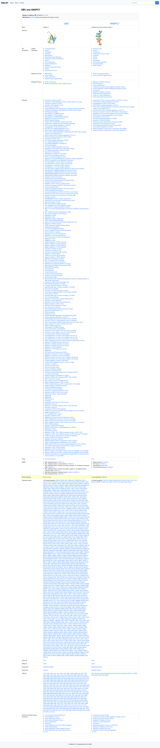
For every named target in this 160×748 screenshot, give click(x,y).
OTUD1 (62, 570)
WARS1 (72, 647)
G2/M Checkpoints (50, 312)
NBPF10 (85, 560)
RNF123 (80, 594)
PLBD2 (70, 577)
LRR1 (72, 545)
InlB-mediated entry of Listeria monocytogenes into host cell (61, 335)
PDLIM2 (81, 574)
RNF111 (66, 594)
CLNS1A (48, 509)
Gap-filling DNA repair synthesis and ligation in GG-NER (60, 287)
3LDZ (80, 685)
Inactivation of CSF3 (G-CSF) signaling (55, 409)
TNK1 (88, 620)
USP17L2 (62, 640)
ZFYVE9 (56, 654)
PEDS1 (49, 575)
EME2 (78, 519)
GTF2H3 (66, 529)
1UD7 (51, 675)
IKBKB (55, 537)
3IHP (54, 685)
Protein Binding (49, 75)
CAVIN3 (73, 500)
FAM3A (45, 524)
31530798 (109, 467)
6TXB (74, 700)
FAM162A (78, 522)
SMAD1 (70, 607)
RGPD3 (61, 592)
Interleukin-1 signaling (50, 364)
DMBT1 (66, 515)
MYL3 (56, 560)
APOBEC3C (63, 488)
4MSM (52, 693)
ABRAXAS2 (78, 480)
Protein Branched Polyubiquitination (102, 97)
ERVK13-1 (79, 520)
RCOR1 (77, 590)
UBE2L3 (70, 634)
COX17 (63, 510)
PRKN (59, 584)
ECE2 (44, 519)
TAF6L (82, 614)
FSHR (67, 525)
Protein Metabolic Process (52, 717)
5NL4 (76, 695)
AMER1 (59, 483)
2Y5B (69, 682)
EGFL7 (51, 519)
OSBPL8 (45, 570)
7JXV (72, 703)
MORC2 (69, 554)
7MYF (58, 705)
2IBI (69, 677)
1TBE (85, 673)
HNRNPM (79, 534)
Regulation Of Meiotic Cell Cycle (101, 92)
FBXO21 (68, 524)
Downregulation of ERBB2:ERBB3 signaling (56, 117)
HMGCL (64, 534)
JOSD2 (79, 539)
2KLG (65, 678)
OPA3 (69, 569)
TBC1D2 (62, 615)
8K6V (54, 708)
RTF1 (54, 600)
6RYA (48, 700)
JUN (85, 539)
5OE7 (44, 697)
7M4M (86, 703)
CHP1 (70, 507)
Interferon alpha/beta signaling (53, 369)
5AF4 (44, 695)
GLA (80, 527)
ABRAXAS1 (71, 480)
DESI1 (45, 515)
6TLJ (132, 673)
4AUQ (54, 690)
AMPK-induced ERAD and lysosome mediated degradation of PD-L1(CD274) (65, 444)
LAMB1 (67, 544)
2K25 (87, 677)
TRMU (85, 627)
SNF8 (52, 609)
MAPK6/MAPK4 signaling (52, 267)
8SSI (81, 708)
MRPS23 (55, 557)
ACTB (53, 482)
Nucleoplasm (48, 52)
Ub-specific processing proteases (54, 274)
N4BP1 (63, 560)
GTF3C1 (86, 529)
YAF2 (59, 650)
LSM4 (85, 545)
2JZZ (84, 677)
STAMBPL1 (60, 612)
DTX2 (81, 517)
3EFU (74, 683)
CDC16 (120, 480)
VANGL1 (57, 645)
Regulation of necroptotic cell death (54, 259)
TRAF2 (70, 624)
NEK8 (77, 564)
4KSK (77, 692)
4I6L (48, 692)
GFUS (65, 527)
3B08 (51, 683)
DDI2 (67, 514)
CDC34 (87, 502)
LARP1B (45, 545)
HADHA (78, 530)
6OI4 (78, 698)
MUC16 (74, 559)
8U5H (54, 710)
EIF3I (62, 519)
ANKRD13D (85, 485)
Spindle (95, 57)
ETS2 (87, 520)
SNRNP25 (57, 609)
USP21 (75, 640)
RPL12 (82, 597)
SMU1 (73, 607)
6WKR (76, 702)
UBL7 (76, 635)
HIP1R (48, 534)
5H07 (73, 695)
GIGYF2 (76, 527)
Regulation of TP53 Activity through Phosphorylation (59, 299)
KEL (80, 540)
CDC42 (45, 504)
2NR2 (80, 680)
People (22, 3)
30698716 (60, 462)
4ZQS (83, 693)
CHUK (79, 507)
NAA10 (68, 560)
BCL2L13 (66, 495)
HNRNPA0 (74, 534)
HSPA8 (63, 535)
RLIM (52, 594)
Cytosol (47, 60)
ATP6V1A (68, 492)
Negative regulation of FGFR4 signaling (55, 247)
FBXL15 (64, 524)
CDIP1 (75, 504)
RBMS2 (64, 590)
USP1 (74, 639)
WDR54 (49, 649)
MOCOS (64, 554)
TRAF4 (80, 624)
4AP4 (50, 690)
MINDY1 (82, 552)
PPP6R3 (68, 582)
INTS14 (45, 539)
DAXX (44, 514)
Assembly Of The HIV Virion (52, 138)
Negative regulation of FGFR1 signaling (55, 242)
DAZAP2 (49, 514)
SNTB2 (67, 609)
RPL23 (86, 597)
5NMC (86, 695)
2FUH (82, 675)
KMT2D (45, 544)
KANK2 (45, 540)
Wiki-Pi (4, 2)
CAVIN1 (68, 500)
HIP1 (44, 534)
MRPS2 (45, 557)
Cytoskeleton (96, 60)
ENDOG (82, 519)
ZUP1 (86, 655)
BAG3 (76, 493)
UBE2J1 (60, 634)
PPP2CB (85, 580)
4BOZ (61, 690)
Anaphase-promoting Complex (101, 54)
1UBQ (47, 675)
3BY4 (57, 683)
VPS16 (79, 645)
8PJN (60, 708)
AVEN (44, 493)
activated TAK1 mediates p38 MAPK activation (57, 207)
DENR (87, 514)
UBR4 (49, 637)
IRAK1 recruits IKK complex (52, 379)
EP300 (86, 519)
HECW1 (71, 532)
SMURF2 (83, 607)
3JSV (57, 685)
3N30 (44, 687)
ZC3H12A (54, 652)
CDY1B (50, 505)
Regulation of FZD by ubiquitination (54, 218)
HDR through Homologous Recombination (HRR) (58, 265)
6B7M (48, 698)
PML (88, 577)
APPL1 (69, 488)
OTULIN (55, 572)
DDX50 (79, 514)
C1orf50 (63, 499)
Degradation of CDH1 (50, 429)
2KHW (58, 678)
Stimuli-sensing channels (51, 187)
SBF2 (44, 602)
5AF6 (51, 695)
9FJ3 (50, 712)
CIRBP (87, 507)
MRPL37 (65, 555)
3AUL (47, 683)
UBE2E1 (85, 632)
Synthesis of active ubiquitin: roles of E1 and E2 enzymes (60, 330)
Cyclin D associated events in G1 (54, 310)
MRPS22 (50, 557)
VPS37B (54, 647)
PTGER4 (122, 482)
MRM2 (81, 554)
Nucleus (47, 50)
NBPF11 (45, 562)
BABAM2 (68, 493)
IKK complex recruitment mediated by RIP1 (56, 380)
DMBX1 (71, 515)
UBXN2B (58, 637)
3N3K (50, 687)
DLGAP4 (61, 515)
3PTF (80, 687)
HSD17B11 (54, 535)
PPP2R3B (57, 582)
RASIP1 (45, 590)
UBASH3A (50, 632)
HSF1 (59, 535)
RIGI (84, 592)
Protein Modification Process (52, 718)
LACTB (54, 544)
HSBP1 (49, 535)
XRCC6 (56, 650)
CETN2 (45, 507)
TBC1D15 (51, 615)
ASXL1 (51, 492)
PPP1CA (64, 580)
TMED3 (63, 619)
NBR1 (68, 562)
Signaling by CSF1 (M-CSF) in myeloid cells (56, 402)
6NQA (71, 698)
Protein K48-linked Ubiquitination (101, 93)
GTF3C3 (45, 530)
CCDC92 (57, 502)
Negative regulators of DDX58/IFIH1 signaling (57, 375)
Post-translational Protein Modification (55, 715)
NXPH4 (63, 569)
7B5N (48, 703)
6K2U (58, 698)
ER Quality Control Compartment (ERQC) (56, 352)
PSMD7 (87, 585)
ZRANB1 (72, 655)
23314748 (45, 15)
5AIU (57, 695)
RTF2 (58, 600)
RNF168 (80, 595)
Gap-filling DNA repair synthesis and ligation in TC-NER (59, 295)
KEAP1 (77, 540)
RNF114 (71, 594)
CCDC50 (52, 502)
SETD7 (63, 604)
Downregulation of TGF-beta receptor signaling (57, 165)
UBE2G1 (50, 634)
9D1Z (63, 710)
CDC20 (78, 502)
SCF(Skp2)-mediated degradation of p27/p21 (57, 147)
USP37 (83, 642)
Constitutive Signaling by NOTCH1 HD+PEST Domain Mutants (61, 192)
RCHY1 (73, 590)
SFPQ (74, 604)
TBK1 (71, 615)
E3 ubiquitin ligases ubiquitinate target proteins (57, 334)
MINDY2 (87, 552)
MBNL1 (61, 550)
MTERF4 (45, 559)
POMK (79, 579)
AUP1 (87, 492)
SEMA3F (45, 604)
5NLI (82, 695)
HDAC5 (58, 532)
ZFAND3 (81, 652)
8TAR (99, 675)
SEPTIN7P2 (57, 604)
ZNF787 (50, 655)
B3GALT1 (52, 493)
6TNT (92, 675)
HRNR (44, 535)
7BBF (55, 703)
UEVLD (80, 637)
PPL (56, 580)
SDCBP (66, 602)
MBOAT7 (66, 550)
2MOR (65, 680)
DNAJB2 (45, 517)
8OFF (57, 708)
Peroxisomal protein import (52, 365)
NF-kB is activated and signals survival (55, 157)
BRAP (65, 497)
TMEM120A (68, 619)
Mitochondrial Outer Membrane (53, 57)
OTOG (50, 570)
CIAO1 (83, 507)
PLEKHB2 (79, 577)
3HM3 (44, 685)
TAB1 (65, 614)
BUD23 (59, 499)
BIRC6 (49, 497)
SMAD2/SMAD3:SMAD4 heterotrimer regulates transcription (61, 173)
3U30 (48, 688)
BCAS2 (57, 495)
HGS (87, 532)
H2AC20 (59, 530)
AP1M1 (72, 487)
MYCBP (48, 560)
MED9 (49, 552)
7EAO (65, 703)
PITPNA (62, 577)
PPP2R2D (51, 582)
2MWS (73, 680)
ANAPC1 (75, 483)
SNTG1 (71, 609)
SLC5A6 (51, 607)
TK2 (59, 619)
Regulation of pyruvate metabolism (54, 439)
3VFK (61, 688)
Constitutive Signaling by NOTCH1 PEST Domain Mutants (60, 185)
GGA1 (68, 527)
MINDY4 (50, 554)
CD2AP (74, 502)
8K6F (44, 708)
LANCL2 (80, 544)
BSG (81, 497)
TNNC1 (48, 622)
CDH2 (67, 504)
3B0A (54, 683)
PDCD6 (73, 574)
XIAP (82, 649)
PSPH (49, 587)
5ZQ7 (78, 697)
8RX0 (78, 708)
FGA (49, 525)
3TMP (44, 688)
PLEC (74, 577)
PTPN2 (62, 587)
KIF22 (59, 542)
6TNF (64, 700)
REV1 (49, 592)
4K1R (63, 692)
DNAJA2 (85, 515)
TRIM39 (59, 627)
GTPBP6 (50, 530)
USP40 (48, 644)
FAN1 (49, 524)
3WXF (80, 688)
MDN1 (78, 550)
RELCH (86, 590)
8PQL (67, 708)
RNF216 (63, 597)
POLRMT (74, 579)
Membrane (47, 65)
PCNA (69, 574)
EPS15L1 (61, 520)
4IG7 (53, 692)
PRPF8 (78, 584)
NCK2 (76, 562)
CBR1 (86, 500)
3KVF (73, 685)
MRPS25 (60, 557)
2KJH (61, 678)
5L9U (118, 673)
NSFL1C (66, 567)
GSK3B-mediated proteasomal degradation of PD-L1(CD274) (61, 440)
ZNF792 (54, 655)
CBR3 (44, 502)
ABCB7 (58, 480)
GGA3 (72, 527)
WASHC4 (104, 477)
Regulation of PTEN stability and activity (56, 349)
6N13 (65, 698)
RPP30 (67, 599)
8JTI (84, 707)
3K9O (67, 685)
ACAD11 (84, 480)
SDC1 (55, 602)
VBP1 (62, 645)
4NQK (59, 693)
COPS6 (87, 509)
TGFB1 (79, 617)
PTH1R (53, 587)
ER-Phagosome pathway (51, 112)
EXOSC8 (49, 522)
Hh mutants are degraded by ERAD (54, 228)
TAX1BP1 (45, 615)
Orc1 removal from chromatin (52, 307)
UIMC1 (49, 639)
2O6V (83, 680)
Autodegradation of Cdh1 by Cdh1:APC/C (56, 127)
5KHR (108, 673)
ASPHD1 (83, 490)
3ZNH (86, 688)
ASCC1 (70, 490)
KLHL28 (82, 542)
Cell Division (96, 90)
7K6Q (79, 703)
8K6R (50, 708)
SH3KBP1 (46, 605)
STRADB (70, 612)
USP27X (45, 642)
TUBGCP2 (46, 630)
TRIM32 (50, 627)
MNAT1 (59, 554)
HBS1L (45, 532)
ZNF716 (45, 655)
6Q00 (85, 698)
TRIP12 (72, 627)
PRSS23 (45, 585)
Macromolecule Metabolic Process (54, 720)
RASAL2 (83, 589)
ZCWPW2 (70, 652)
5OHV (48, 697)
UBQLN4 (45, 637)
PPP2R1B (46, 582)
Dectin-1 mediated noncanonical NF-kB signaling (58, 230)
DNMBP (61, 517)
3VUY (72, 688)
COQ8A (55, 510)
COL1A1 (64, 509)
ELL (70, 519)
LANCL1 (75, 544)
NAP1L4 (72, 560)
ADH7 (69, 482)
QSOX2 (70, 587)
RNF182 (50, 597)
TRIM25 (79, 625)
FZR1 (76, 525)
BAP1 (84, 493)
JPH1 (82, 539)
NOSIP (82, 565)
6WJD (72, 702)
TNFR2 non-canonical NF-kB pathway (55, 255)
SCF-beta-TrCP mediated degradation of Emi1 (57, 128)
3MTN (88, 685)
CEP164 (64, 505)
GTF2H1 (62, 529)
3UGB (51, 688)
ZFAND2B (76, 652)
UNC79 (60, 639)
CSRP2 (81, 510)
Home (12, 3)
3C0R (61, 683)
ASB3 (65, 490)
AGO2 (73, 482)
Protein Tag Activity (50, 77)
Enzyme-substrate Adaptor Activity (102, 75)
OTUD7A (45, 572)
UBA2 (68, 630)
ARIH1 (77, 488)
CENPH (59, 505)
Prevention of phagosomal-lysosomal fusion (56, 390)
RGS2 (65, 592)
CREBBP (98, 482)
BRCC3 (74, 497)
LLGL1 (65, 545)
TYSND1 (61, 630)
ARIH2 (81, 488)
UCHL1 (72, 637)
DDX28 (75, 514)
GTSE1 (55, 530)
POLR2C (69, 579)
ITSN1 (66, 539)
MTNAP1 (56, 559)
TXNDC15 (55, 630)
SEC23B (83, 602)
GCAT (57, 527)
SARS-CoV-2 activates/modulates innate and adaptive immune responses (64, 410)
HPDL (84, 534)
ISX (57, 539)
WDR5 (45, 649)
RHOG (78, 592)
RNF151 (70, 595)
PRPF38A (72, 584)
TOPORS (86, 622)
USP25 (87, 640)
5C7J (63, 695)
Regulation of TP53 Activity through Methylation (57, 302)
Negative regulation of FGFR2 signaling (55, 244)
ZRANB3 (82, 655)
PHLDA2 (82, 575)
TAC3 (75, 614)
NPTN (57, 567)
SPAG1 (84, 609)
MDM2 (70, 550)
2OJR (87, 680)
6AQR (44, 698)
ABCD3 (62, 480)
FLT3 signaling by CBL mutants (53, 414)
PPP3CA (63, 582)
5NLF (79, 695)
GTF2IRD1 (80, 529)
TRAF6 (45, 625)
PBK (48, 574)
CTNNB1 (45, 512)
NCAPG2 (72, 562)
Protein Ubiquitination (50, 82)
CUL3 (70, 512)
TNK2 (44, 622)
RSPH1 (51, 600)
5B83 (60, 695)
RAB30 (80, 587)
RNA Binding (48, 73)
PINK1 (55, 577)
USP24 (83, 640)
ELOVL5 (73, 519)
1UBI (44, 675)
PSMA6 (58, 585)
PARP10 (85, 572)
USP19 (67, 640)
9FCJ (47, 712)
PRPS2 (82, 584)
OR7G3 (82, 569)
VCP (68, 645)
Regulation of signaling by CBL (53, 370)
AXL (48, 493)
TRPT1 (45, 629)
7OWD (65, 705)
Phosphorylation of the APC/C (101, 117)
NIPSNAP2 (76, 565)
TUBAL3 (84, 629)
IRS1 (53, 539)
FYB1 (72, 525)
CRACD (76, 510)
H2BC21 (64, 530)
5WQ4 (62, 697)
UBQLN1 (81, 635)
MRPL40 (75, 555)
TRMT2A (81, 627)
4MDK (44, 693)
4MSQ (56, 693)
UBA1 (65, 630)
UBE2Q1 (79, 634)
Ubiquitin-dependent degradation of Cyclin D (56, 317)
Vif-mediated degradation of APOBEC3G (56, 143)
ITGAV (63, 539)
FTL (70, 525)
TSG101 (49, 629)
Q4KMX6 (93, 670)
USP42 (53, 644)
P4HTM (63, 572)
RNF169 (85, 595)
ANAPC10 (105, 480)
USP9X (49, 645)
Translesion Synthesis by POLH (53, 103)
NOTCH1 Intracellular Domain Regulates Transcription (59, 160)
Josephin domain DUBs (51, 272)
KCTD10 (60, 540)
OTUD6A (80, 570)
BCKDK (62, 495)
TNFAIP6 (72, 620)
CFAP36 (49, 507)
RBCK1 (60, 590)
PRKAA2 (82, 582)
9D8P (67, 710)
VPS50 (64, 647)
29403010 (70, 472)
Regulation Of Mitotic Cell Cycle (101, 82)
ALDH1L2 (45, 483)
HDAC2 (53, 532)
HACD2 (73, 530)
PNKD (48, 579)
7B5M (44, 703)
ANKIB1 (66, 485)
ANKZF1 (62, 487)
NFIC (52, 565)
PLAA (66, 577)
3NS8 (54, 687)
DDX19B (71, 514)
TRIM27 (45, 627)
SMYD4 (45, 609)
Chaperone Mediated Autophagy (53, 387)
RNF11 (62, 594)
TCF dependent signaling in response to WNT (57, 150)
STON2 (66, 612)
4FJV (81, 690)
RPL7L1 (59, 599)
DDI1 (63, 514)
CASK (59, 500)
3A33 (85, 682)
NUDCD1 (85, 567)
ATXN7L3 (82, 492)
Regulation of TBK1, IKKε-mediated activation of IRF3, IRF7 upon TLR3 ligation (66, 434)
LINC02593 (60, 545)
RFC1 (52, 592)
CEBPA (93, 482)
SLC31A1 (85, 605)
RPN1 (62, 599)
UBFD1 (73, 635)
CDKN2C (45, 505)
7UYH (79, 705)
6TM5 (135, 673)
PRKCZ (55, 584)
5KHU (112, 673)
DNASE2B (56, 517)
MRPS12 (80, 555)
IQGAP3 (50, 539)
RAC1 (49, 589)
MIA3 (61, 552)
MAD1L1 (53, 547)
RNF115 (76, 594)
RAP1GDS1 (77, 589)
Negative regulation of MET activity (54, 304)
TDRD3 (61, 617)
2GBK (48, 677)
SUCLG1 (83, 612)
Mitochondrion (48, 55)
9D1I (57, 710)
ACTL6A (61, 482)
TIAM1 (49, 619)
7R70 (69, 705)
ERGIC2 (74, 520)
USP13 (45, 640)
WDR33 (80, 647)
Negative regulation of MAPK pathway (55, 257)
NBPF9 (64, 562)
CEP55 (73, 505)
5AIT (54, 695)
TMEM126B (75, 619)
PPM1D (59, 580)
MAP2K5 (67, 547)
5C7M (66, 695)
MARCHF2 (74, 549)
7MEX (52, 705)
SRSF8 (45, 612)
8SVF (47, 710)
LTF (89, 545)
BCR (71, 495)
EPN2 (49, 520)
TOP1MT (76, 622)
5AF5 (47, 695)
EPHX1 (45, 520)
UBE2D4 (80, 632)
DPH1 (74, 517)
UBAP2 (45, 632)
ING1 (73, 537)
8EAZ (71, 707)
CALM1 (79, 499)
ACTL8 (66, 482)
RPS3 (87, 599)
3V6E (58, 688)
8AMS (58, 707)
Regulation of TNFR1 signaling (53, 223)
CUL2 (67, 512)
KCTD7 (64, 540)
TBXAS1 (75, 615)
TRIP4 (76, 627)
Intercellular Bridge (98, 64)
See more (46, 732)
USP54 (78, 644)
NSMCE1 (71, 567)
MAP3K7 (72, 547)
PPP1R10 (69, 580)
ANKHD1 (61, 485)
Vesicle (47, 69)
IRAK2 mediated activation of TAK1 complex (57, 382)
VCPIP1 (72, 645)
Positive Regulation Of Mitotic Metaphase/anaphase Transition (109, 88)
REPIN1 (45, 592)
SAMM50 (77, 600)
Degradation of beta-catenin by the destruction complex (59, 148)
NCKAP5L (81, 562)
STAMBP (54, 612)
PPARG (45, 580)
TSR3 (53, 629)
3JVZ (60, 685)
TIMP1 (53, 619)
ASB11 (58, 490)
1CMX (48, 673)
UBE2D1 (70, 632)
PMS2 (44, 579)
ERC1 (65, 520)
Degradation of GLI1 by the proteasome (55, 233)
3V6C (55, 688)
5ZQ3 (65, 697)
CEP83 (81, 505)
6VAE (51, 702)
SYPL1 (61, 614)
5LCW (121, 673)
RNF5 (78, 597)
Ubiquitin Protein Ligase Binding (53, 78)
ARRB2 (54, 490)
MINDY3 (45, 554)
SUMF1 (45, 614)
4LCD (83, 692)
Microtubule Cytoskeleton (100, 62)
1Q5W (75, 673)
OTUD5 (75, 570)
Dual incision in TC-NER (51, 294)
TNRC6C (58, 622)
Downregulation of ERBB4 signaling (54, 113)
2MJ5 (62, 680)
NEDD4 (68, 564)
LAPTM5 (85, 544)
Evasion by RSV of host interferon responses (57, 437)
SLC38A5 (45, 607)
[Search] (157, 2)
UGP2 (87, 637)
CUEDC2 (59, 512)
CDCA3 (63, 504)
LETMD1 (50, 545)
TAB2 (68, 614)
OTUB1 (54, 570)
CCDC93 (62, 502)
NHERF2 (64, 565)
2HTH (66, 677)
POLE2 (57, 579)
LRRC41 (76, 545)
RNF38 (71, 597)
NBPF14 (55, 562)
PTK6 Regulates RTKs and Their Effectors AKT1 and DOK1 (61, 319)
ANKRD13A (72, 485)
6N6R (68, 698)
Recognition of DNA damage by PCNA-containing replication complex (63, 102)
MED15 (86, 550)
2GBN (55, 677)
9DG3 (77, 710)
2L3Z (75, 678)
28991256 (104, 465)
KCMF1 (55, 540)
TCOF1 (48, 617)
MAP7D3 (45, 549)
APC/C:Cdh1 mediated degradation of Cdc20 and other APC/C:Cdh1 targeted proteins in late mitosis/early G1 (65, 132)
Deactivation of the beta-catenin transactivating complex (60, 200)
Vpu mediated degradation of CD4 (54, 142)
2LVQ (87, 678)
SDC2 (58, 602)
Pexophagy (48, 400)
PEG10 (57, 575)
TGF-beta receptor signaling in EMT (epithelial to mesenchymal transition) (64, 168)
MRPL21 (60, 555)
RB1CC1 (55, 590)
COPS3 (83, 509)
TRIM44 (64, 627)
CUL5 (82, 512)
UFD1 (84, 637)
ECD (88, 517)
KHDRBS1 (84, 540)
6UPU (44, 702)
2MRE (69, 680)
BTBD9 (45, 499)
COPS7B (45, 510)
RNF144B (60, 595)
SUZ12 (53, 614)
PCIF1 (60, 574)
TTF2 (64, 629)
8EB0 (74, 707)
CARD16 (50, 500)
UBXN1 (54, 637)
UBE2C (66, 632)
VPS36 (45, 647)
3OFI (60, 687)
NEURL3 (45, 565)
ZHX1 (60, 654)
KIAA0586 (50, 542)
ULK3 (56, 639)
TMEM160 (46, 620)
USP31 (62, 642)
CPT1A (72, 510)
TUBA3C (69, 629)
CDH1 (132, 480)
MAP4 (77, 547)
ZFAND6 (45, 654)
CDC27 (82, 502)
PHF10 (73, 575)
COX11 (59, 510)
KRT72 (49, 544)
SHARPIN (51, 605)
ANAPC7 (114, 23)
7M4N (44, 705)
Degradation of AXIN (50, 215)
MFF (58, 552)
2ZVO (82, 682)
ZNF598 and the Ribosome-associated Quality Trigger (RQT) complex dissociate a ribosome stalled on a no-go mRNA (67, 454)
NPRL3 (54, 567)
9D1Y (60, 710)
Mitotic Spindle (97, 65)
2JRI (78, 677)
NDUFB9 (53, 564)
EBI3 (85, 517)
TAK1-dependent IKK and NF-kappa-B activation (58, 205)
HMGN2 (68, 534)
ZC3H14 (60, 652)
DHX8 (52, 515)
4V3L (70, 693)
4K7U (70, 692)
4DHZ (78, 690)
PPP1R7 (75, 580)
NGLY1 (60, 565)
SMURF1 (78, 607)
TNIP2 (80, 620)
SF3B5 (70, 604)
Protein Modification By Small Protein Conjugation (58, 725)
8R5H (74, 708)
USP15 (53, 640)
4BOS (58, 690)
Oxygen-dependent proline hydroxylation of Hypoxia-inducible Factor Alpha (65, 108)
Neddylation (48, 350)
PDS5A (45, 575)
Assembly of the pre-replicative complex (55, 305)
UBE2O (75, 634)
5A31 (98, 673)
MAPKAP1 (56, 549)
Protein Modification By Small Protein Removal (57, 730)
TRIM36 (54, 627)
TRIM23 (75, 625)
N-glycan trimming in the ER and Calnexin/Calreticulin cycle (61, 222)
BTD (48, 499)
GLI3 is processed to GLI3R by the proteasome (57, 237)
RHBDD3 (69, 592)
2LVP (84, 678)
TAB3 (71, 614)
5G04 (102, 673)
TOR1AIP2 (46, 624)
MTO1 (60, 559)
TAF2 (78, 614)
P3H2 (59, 572)
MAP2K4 (62, 547)
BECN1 (74, 495)
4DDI (72, 690)
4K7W (73, 692)
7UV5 (75, 705)
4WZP (73, 693)
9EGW (88, 710)
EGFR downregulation (50, 145)
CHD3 (59, 507)
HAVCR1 (87, 530)
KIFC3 (63, 542)
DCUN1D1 (59, 514)
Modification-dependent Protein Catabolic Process (58, 83)
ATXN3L (78, 492)
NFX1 (56, 565)
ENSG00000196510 (96, 667)
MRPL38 (70, 555)
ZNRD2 (59, 655)
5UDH (58, 697)
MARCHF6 (86, 549)
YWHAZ (45, 652)
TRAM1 (54, 625)
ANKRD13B (79, 485)
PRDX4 (77, 582)
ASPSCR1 (46, 492)
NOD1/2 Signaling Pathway (52, 120)
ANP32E (67, 487)
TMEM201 (52, 620)
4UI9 (96, 673)
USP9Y (53, 645)
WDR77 (57, 649)
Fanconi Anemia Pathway (52, 297)
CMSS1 (56, 509)
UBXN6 (63, 637)
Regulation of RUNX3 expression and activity (57, 345)
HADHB (82, 530)
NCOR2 (45, 564)
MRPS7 (70, 557)
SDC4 (62, 602)
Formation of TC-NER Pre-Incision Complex (56, 290)
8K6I (47, 708)
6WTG (80, 702)
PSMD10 (62, 585)
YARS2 (63, 650)
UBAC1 (76, 630)
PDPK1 (86, 574)
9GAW (106, 675)
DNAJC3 (50, 517)
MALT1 (58, 547)
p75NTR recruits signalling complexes (55, 155)
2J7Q (72, 677)
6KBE (61, 698)
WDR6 (53, 649)
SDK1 (73, 602)
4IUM (56, 692)
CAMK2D (84, 499)
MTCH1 (86, 557)
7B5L (86, 702)
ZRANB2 (77, 655)
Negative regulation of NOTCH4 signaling (56, 385)
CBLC (83, 500)
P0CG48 (45, 670)
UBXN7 (68, 637)
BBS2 (53, 495)
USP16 (57, 640)
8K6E (87, 707)
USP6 (81, 644)
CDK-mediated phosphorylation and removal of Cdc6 (59, 309)
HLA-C (52, 534)
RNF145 (66, 595)
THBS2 (83, 617)
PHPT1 (87, 575)
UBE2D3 (75, 632)
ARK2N (45, 490)
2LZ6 (44, 680)
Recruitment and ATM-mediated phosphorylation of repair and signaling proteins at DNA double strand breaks (67, 279)
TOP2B (82, 622)
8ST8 (87, 708)
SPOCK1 (56, 610)
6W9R (65, 702)
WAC (67, 647)
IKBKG (59, 537)
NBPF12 (50, 562)
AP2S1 (49, 488)
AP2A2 (80, 487)
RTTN (69, 600)
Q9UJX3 (99, 670)
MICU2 (78, 552)
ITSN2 (70, 539)
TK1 (56, 619)
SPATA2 (45, 610)
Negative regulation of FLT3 (52, 412)
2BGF (75, 675)
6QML (44, 700)
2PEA (48, 682)
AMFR (63, 483)
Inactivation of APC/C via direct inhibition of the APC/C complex (110, 100)
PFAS (69, 575)
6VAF (54, 702)
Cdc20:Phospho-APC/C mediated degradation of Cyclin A (60, 135)
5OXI (55, 697)
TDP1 (57, 617)
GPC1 (48, 529)
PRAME (73, 582)
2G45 (85, 675)
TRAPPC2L (60, 625)
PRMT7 (68, 584)
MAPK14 (50, 549)
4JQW (60, 692)
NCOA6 (87, 562)
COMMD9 (69, 509)
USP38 (87, 642)
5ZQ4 (68, 697)
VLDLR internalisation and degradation (55, 329)
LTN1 (44, 547)
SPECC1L (50, 610)
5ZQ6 (75, 697)
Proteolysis (48, 723)
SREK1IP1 (66, 610)
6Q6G (125, 673)
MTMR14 (50, 559)
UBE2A (62, 632)
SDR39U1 (78, 602)
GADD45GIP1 (82, 525)
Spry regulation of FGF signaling (53, 115)
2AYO (71, 675)
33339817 (76, 472)
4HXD (44, 692)
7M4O (48, 705)
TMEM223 (58, 620)
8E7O (67, 707)
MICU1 (74, 552)
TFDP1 (75, 617)
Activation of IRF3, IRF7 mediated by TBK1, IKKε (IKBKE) (61, 377)
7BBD (51, 703)
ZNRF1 (63, 655)
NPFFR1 (86, 565)
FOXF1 (63, 525)
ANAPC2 (86, 483)
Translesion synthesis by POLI (53, 250)
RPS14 (71, 599)
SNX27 (75, 609)
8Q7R (71, 708)
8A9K (50, 707)
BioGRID (32, 17)
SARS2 (83, 600)
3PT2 (77, 687)
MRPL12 (50, 555)
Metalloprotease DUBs (51, 277)
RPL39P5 (53, 599)
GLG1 (83, 527)
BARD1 (45, 495)
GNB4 (44, 529)
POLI (64, 579)
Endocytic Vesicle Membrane (52, 67)
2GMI (62, 677)
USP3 (53, 642)
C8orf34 (68, 499)
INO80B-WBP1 (80, 537)
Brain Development (98, 83)
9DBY (70, 710)
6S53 (51, 700)
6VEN (58, 702)
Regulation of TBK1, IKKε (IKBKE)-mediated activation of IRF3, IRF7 (63, 432)
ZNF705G (83, 654)
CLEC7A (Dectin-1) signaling (52, 232)
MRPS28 (65, 557)
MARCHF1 (68, 549)
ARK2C (85, 488)
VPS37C (59, 647)
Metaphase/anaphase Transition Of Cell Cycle (105, 725)
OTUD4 (71, 570)
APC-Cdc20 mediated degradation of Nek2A (56, 140)
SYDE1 (57, 614)
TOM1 (62, 622)
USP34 (74, 642)
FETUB (45, 525)
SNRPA (63, 609)
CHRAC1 (75, 507)
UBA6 (72, 630)
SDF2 (70, 602)
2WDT (62, 682)
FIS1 (51, 525)
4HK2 (85, 690)
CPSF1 (68, 510)
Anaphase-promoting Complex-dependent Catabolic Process (109, 87)
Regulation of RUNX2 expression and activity (57, 342)
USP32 (66, 642)
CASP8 (64, 500)
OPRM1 (78, 569)
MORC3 (73, 554)
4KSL (80, 692)
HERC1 (75, 532)
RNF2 (54, 597)
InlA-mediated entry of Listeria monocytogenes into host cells (61, 339)
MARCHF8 (52, 550)
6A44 (85, 697)
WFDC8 (62, 649)
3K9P (70, 685)
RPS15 (75, 599)
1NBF (67, 673)
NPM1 (49, 567)
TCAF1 (80, 615)
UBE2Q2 (84, 634)
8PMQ (64, 708)
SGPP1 (82, 604)
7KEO (82, 703)
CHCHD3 (54, 507)
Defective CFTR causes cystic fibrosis (55, 262)
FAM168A (84, 522)
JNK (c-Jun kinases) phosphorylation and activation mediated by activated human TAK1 (67, 209)
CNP (60, 509)
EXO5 (44, 522)
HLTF (55, 534)
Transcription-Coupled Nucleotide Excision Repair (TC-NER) (61, 292)
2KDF (54, 678)
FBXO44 (82, 524)
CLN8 (44, 509)
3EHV (78, 683)
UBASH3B (56, 632)
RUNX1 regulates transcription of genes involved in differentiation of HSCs (65, 340)
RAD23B (63, 589)
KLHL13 (77, 542)
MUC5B (78, 559)
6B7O (51, 698)
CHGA (67, 507)
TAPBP (86, 614)
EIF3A (55, 519)
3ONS (70, 687)
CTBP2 (85, 510)
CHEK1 (63, 507)
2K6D (44, 678)
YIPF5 (67, 650)
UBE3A (69, 635)
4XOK (77, 693)
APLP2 (58, 488)
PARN (81, 572)
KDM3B (68, 540)
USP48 (69, 644)
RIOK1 (88, 592)
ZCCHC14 (65, 652)
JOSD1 (74, 539)
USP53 (73, 644)
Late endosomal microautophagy (53, 389)
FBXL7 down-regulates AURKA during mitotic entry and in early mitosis (64, 322)
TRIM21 (70, 625)
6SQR (54, 700)
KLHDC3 (67, 542)
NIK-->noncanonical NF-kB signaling (54, 260)
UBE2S (50, 635)
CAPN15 (45, 500)
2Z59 (72, 682)
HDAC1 (49, 532)
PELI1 (61, 575)
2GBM (52, 677)
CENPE (55, 505)
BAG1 (73, 493)
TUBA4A (79, 629)
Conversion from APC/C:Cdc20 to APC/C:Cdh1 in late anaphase (110, 112)
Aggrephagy (48, 395)
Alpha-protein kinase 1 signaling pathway (56, 394)
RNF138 (50, 595)
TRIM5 (68, 627)
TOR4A (51, 624)
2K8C (51, 678)
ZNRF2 (67, 655)
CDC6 (59, 504)
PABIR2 (68, 572)
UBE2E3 (45, 634)
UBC (66, 23)
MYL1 (52, 560)
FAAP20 (61, 522)
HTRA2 (72, 535)
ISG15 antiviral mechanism (52, 107)
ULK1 (52, 639)
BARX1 (49, 495)
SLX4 (62, 607)
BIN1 (81, 495)
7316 (44, 660)
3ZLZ (83, 688)
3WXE (76, 688)
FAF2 (68, 522)
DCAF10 (54, 514)
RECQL (82, 590)
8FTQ (77, 707)
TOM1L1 (67, 622)
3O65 (57, 687)
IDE (44, 537)
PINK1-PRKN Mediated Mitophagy (54, 220)
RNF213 (58, 597)
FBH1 (59, 524)
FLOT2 (59, 525)
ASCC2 (74, 490)
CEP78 (77, 505)
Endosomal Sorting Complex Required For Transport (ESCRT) (61, 372)
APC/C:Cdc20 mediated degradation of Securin (57, 130)
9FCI (44, 712)
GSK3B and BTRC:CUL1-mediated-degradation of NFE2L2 (60, 427)
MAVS (57, 550)
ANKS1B (57, 487)
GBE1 (49, 527)
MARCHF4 (80, 549)
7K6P (75, 703)
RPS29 (83, 599)
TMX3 (62, 620)
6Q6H (128, 673)
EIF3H (59, 519)
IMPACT (70, 537)
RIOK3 (45, 594)
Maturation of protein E (51, 404)
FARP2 (53, 524)
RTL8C (66, 600)
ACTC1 (57, 482)
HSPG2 (67, 535)
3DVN (67, 683)
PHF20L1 (77, 575)
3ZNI (44, 690)
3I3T (48, 685)
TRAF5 (84, 624)
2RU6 (54, 682)
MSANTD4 (80, 557)
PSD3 (49, 585)
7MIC (55, 705)
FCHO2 (87, 524)
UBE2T (54, 635)
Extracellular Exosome (51, 70)
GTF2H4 (71, 529)
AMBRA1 (54, 483)
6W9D (62, 702)
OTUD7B (50, 572)
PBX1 (51, 574)
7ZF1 (85, 705)
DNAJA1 (80, 515)
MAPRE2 (62, 549)
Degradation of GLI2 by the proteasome (55, 235)
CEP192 (68, 505)
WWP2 (79, 649)
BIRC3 (45, 497)
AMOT (67, 483)
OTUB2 (58, 570)
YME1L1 (71, 650)
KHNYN (45, 542)
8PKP (96, 675)
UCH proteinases (49, 269)
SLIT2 (59, 607)
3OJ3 (63, 687)
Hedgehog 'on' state (50, 239)
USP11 (82, 639)
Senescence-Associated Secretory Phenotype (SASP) (59, 180)
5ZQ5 (72, 697)
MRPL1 (86, 554)
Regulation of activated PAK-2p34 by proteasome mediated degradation (64, 158)
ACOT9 (45, 482)
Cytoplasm (48, 54)
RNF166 (75, 595)
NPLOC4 (45, 567)
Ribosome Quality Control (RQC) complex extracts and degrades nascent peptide (66, 450)
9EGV (84, 710)
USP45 (57, 644)
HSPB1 (111, 482)
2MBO (48, 680)
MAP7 (80, 547)
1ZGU (68, 675)
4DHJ (75, 690)
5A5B (87, 693)
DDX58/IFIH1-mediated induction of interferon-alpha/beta (60, 123)
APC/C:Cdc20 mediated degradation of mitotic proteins (107, 115)
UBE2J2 (65, 634)
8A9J (47, 707)
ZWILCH (45, 657)
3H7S (85, 683)
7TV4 (72, 705)
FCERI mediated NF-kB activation (54, 190)
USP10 (78, 639)
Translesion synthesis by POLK (53, 249)
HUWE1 (76, 535)
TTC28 (57, 629)
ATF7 (59, 492)
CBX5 (48, 502)
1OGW (71, 673)
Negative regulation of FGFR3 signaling (55, 245)
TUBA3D (74, 629)
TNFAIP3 (67, 620)
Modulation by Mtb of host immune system (56, 392)
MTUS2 (69, 559)
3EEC (71, 683)
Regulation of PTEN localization (53, 347)
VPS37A (49, 647)
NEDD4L (73, 564)
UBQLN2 (86, 635)
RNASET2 (57, 594)
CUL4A (74, 512)
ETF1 (84, 520)
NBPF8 (60, 562)
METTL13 (53, 552)
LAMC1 (71, 544)
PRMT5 (63, 584)
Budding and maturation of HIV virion (55, 118)
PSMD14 (72, 585)
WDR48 (84, 647)
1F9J (54, 673)
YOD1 (75, 650)
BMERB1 (61, 497)
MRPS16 (85, 555)
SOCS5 (80, 609)
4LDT (87, 692)
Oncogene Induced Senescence (53, 182)
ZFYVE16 (50, 654)
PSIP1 (53, 585)
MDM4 (74, 550)
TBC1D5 (67, 615)
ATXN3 (73, 492)
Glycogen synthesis (50, 197)
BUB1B (116, 480)
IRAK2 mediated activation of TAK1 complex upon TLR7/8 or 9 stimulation (65, 422)
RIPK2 (49, 594)
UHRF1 (45, 639)
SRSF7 (84, 610)
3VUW (65, 688)
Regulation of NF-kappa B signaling (54, 425)
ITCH (59, 539)
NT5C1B (80, 567)
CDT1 (135, 480)
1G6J (61, 673)
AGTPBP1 (82, 482)
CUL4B (78, 512)
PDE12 (77, 574)
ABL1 (66, 480)
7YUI (82, 705)
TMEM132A (82, 619)
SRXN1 (49, 612)
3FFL (92, 673)
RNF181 (45, 597)
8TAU (103, 675)
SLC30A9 (80, 605)
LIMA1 (55, 545)
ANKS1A (52, 487)
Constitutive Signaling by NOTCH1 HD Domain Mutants (59, 188)
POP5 (82, 579)
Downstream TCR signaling (52, 152)
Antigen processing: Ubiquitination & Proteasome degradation (61, 435)
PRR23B (86, 584)
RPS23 (79, 599)
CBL (76, 500)
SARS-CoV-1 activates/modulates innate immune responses (61, 405)
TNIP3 (84, 620)
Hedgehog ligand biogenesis (52, 227)
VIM (76, 645)
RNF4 (75, 597)
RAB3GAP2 (85, 587)
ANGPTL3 (51, 485)
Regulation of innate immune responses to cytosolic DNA (60, 195)
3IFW (50, 685)
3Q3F (84, 687)
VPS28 (87, 645)
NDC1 (49, 564)
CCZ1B (67, 502)
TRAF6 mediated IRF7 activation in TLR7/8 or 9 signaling (60, 419)
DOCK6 (70, 517)
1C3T (44, 673)
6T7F (58, 700)
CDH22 (71, 504)
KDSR (72, 540)
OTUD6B (85, 570)
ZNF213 (73, 654)
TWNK (51, 630)
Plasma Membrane (50, 62)
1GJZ (64, 673)
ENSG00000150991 (48, 667)
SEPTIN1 (51, 604)
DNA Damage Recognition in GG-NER (55, 284)
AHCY (87, 482)
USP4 (44, 644)
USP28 (50, 642)
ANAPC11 (81, 483)
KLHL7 (86, 542)
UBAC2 (81, 630)
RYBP (73, 600)
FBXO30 (77, 524)
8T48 (51, 710)
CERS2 (86, 505)
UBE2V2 (64, 635)
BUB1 (55, 499)
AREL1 (73, 488)
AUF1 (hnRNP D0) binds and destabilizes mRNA (58, 212)
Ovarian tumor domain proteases (53, 275)
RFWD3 (57, 592)
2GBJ (44, 677)
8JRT (81, 707)
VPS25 (83, 645)
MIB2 (64, 552)
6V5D (48, 702)
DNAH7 (75, 515)
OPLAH (73, 569)
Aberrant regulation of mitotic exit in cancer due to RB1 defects (110, 128)
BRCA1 (70, 497)
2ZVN (79, 682)
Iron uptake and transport (51, 374)
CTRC (49, 512)
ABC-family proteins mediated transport (55, 203)
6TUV (71, 700)
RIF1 (81, 592)
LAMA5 (62, 544)
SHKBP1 (57, 605)
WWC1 (71, 649)
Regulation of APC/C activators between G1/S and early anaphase (111, 113)
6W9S (69, 702)
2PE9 (44, 682)
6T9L (61, 700)
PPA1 (86, 579)
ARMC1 (50, 490)
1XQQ (58, 675)
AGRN (77, 482)
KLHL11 (72, 542)
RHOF (74, 592)
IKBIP (51, 537)
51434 (93, 660)
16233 (93, 664)
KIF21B (56, 542)
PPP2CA (80, 580)
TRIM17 (65, 625)
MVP (44, 560)
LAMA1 (58, 544)
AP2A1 (76, 487)
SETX (66, 604)
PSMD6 (82, 585)
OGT (66, 569)
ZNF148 (69, 654)
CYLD (85, 512)
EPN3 (52, 520)
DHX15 (49, 515)
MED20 (45, 552)
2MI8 (59, 680)
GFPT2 (61, 527)
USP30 (58, 642)
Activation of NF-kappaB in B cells (54, 105)
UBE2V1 (59, 635)
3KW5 (77, 685)
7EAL (62, 703)
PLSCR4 (84, 577)
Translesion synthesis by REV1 (53, 100)
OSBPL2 (87, 569)
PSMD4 (78, 585)
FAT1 (56, 524)
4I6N (50, 692)
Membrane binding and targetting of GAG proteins (58, 137)
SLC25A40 (69, 605)
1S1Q (78, 673)
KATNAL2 (50, 540)
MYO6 (59, 560)
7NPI (62, 705)
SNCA (49, 609)
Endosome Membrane (51, 64)
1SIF (82, 673)
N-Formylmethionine (50, 459)
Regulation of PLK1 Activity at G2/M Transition (57, 183)
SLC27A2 (74, 605)
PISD (58, 577)
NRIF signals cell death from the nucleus (56, 153)
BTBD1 (85, 497)
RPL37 (49, 599)
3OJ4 (67, 687)
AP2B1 (84, 487)
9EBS (80, 710)
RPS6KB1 (46, 600)
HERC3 (80, 532)
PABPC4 (72, 572)
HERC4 (84, 532)
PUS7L (66, 587)
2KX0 (71, 678)
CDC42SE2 (50, 504)
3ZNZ (47, 690)
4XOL (80, 693)
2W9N (58, 682)
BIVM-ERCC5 (54, 497)
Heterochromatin (97, 49)
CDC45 (56, 504)
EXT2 (53, 522)
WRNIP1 (66, 649)
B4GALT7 (57, 493)
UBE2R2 (45, 635)
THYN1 (45, 619)
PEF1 (53, 575)
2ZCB (75, 682)
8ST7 (84, 708)
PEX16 (65, 575)
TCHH (44, 617)
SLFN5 (55, 607)
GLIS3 (87, 527)
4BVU (65, 690)
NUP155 (49, 569)
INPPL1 (86, 537)
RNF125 (85, 594)
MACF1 (48, 547)
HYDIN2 (85, 535)
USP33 (70, 642)
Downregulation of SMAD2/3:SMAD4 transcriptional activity (61, 170)
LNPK (68, 545)
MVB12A (86, 559)
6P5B (81, 698)
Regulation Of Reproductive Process (103, 727)
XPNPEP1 (46, 650)
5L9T (115, 673)
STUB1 (75, 612)
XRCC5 (51, 650)
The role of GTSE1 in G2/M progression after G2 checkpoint (61, 320)
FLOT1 (55, 525)
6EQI (55, 698)
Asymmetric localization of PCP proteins (56, 213)
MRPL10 (45, 555)
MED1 (82, 550)
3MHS (84, 685)
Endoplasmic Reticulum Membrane (54, 59)
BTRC (51, 499)
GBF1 (53, 527)
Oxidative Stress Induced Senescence (55, 178)
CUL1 (63, 512)
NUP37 (54, 569)
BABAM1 (63, 493)
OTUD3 (67, 570)
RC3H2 (69, 590)
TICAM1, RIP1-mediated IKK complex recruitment (58, 122)
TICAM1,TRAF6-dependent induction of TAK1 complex (59, 362)
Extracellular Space (50, 49)
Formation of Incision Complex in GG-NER (56, 285)
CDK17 (79, 504)
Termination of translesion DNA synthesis (56, 252)
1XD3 (54, 675)
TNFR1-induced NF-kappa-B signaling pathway (57, 225)
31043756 (105, 462)
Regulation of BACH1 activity (52, 415)
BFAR (78, 495)
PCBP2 (56, 574)
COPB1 (74, 509)
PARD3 (77, 572)
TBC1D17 (57, 615)
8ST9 (44, 710)
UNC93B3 (65, 639)
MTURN (64, 559)
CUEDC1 (54, 512)
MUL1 (82, 559)
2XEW (65, 682)
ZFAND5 (86, 652)
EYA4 (56, 522)
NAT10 (76, 560)
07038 (44, 664)
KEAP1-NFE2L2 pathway (51, 424)
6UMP (81, 700)
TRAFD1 (49, 625)
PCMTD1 (64, 574)
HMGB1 (59, 534)
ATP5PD (63, 492)
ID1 (88, 535)
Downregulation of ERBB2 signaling (54, 327)
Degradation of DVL (50, 217)
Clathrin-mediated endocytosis (53, 325)
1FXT (57, 673)
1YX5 (61, 675)
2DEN (78, 675)
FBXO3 (73, 524)
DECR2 (84, 514)
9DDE (73, 710)
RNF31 (67, 597)
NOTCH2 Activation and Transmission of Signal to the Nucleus (61, 193)
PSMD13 (67, 585)
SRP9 (75, 610)
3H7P (81, 683)
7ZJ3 (44, 707)
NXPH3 (58, 569)
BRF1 (78, 497)
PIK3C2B (50, 577)
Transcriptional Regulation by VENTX (103, 127)
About (16, 3)
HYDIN (80, 535)
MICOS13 (68, 552)
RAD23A (58, 589)
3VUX (69, 688)
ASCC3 (78, 490)
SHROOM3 (63, 605)
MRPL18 (55, 555)
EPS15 (56, 520)
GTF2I (75, 529)
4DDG (68, 690)
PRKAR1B (46, 584)
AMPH (71, 483)
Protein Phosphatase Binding (101, 73)
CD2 (70, 502)
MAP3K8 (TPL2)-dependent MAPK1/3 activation (58, 264)
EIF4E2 (67, 519)
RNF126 (45, 595)
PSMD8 (45, 587)
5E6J (70, 695)
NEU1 (84, 564)
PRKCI (51, 584)
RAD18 (54, 589)
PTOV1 (57, 587)
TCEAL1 (84, 615)
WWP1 (75, 649)
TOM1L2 (72, 622)
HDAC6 (62, 532)
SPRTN (61, 610)
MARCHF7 (46, 550)
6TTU (67, 700)
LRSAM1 (81, 545)
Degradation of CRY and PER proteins (55, 447)
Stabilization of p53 (50, 314)
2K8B (47, 678)
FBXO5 (103, 482)
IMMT (65, 537)
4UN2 (63, 693)
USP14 (49, 640)
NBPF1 (81, 560)
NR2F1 (61, 567)
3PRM (74, 687)
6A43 (82, 697)
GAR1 (87, 525)
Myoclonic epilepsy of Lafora (52, 202)
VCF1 (65, 645)
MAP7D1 (85, 547)
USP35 (78, 642)
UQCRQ (70, 639)
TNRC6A (53, 622)
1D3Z (51, 673)
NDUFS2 (58, 564)
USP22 (79, 640)
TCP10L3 (53, 617)
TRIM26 (84, 625)
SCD (52, 602)
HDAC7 (66, 532)
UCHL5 (76, 637)
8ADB (54, 707)
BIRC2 (85, 495)
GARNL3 (45, 527)
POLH (61, 579)
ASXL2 (55, 492)
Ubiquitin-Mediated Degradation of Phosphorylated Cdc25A (60, 315)
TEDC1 (66, 617)
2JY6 (81, 677)
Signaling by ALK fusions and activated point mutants (59, 417)
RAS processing (49, 399)
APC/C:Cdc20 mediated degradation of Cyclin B (57, 125)
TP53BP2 (56, 624)
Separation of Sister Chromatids (53, 177)
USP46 (61, 644)
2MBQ (51, 680)
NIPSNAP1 (70, 565)
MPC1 (77, 554)
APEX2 (54, 488)
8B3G (61, 707)
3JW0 (63, 685)
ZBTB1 (50, 652)
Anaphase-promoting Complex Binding (103, 718)
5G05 (105, 673)
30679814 (102, 464)
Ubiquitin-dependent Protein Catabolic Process (57, 728)
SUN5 (49, 614)
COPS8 (50, 510)
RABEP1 (45, 589)
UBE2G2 (55, 634)
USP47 (65, 644)
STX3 (79, 612)
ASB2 (62, 490)
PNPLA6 (53, 579)
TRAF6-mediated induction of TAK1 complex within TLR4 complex (62, 384)
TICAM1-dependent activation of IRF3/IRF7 (56, 360)
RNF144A (55, 595)
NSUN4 (76, 567)
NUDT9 (45, 569)
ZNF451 (78, 654)
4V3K (66, 693)
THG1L (87, 617)
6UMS (85, 700)
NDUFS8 (63, 564)
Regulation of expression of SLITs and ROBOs (57, 354)
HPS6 (87, 534)
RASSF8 (50, 590)
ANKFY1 (56, 485)
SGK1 (78, 604)
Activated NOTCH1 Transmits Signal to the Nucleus (58, 162)
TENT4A (70, 617)
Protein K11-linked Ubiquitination (101, 95)
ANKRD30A (46, 487)
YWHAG (85, 650)
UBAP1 (85, 630)
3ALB (44, 683)
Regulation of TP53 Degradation (53, 300)
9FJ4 (53, 712)
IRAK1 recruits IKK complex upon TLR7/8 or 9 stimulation (60, 420)
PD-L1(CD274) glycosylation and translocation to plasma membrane (63, 445)
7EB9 (69, 703)
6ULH (78, 700)
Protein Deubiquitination (51, 727)
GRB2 (52, 529)
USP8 (44, 645)
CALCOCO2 (74, 499)
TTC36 (61, 629)
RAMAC (72, 589)
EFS (48, 519)
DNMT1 (66, 517)
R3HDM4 (75, 587)
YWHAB (80, 650)
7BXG (58, 703)
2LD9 (78, 678)
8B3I (64, 707)
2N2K (76, 680)
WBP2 (76, 647)
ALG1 (50, 483)
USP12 (86, 639)
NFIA (49, 565)
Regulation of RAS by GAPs (52, 254)
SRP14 (72, 610)
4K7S (66, 692)
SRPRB (79, 610)
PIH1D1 (45, 577)
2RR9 (51, 682)
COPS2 (79, 509)
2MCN (55, 680)
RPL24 (45, 599)
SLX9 (65, 607)
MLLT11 (55, 554)
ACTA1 (49, 482)
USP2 (71, 640)
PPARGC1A (51, 580)
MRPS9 (75, 557)
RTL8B (62, 600)
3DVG (64, 683)
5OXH (51, 697)
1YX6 (64, 675)
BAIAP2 (81, 493)
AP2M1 (45, 488)
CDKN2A (84, 504)
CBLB (79, 500)
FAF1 (65, 522)
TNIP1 (77, 620)
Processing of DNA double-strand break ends (57, 282)
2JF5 (75, 677)
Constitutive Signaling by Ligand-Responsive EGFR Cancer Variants (63, 110)
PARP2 (45, 574)
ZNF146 (64, 654)
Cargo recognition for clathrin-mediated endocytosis (58, 324)
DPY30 (78, 517)
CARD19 (55, 500)
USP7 (85, 644)
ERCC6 (70, 520)
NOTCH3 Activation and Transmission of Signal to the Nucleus (61, 357)
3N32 (47, 687)
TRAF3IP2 (75, 624)
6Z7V (83, 702)
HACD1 (69, 530)
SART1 (87, 600)
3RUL (87, 687)
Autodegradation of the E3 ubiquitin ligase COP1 (58, 198)
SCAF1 (48, 602)
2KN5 (68, 678)
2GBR (59, 677)
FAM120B (72, 522)
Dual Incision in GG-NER (51, 289)
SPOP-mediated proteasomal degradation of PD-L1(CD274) (60, 442)
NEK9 (80, 564)
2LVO (81, 678)
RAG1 (67, 589)
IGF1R (47, 537)
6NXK (75, 698)
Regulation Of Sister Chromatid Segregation (104, 730)
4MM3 (48, 693)
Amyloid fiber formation (51, 430)
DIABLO (57, 515)
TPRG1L (65, 624)
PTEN (117, 482)
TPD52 (61, 624)
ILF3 (62, 537)
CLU (52, 509)
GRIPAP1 (56, 529)
